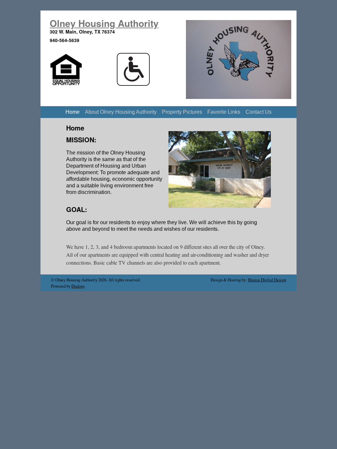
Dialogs (78, 286)
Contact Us (259, 112)
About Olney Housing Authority (121, 112)
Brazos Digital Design (267, 280)
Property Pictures (182, 112)
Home (72, 112)
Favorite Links (223, 112)
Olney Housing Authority (104, 23)
